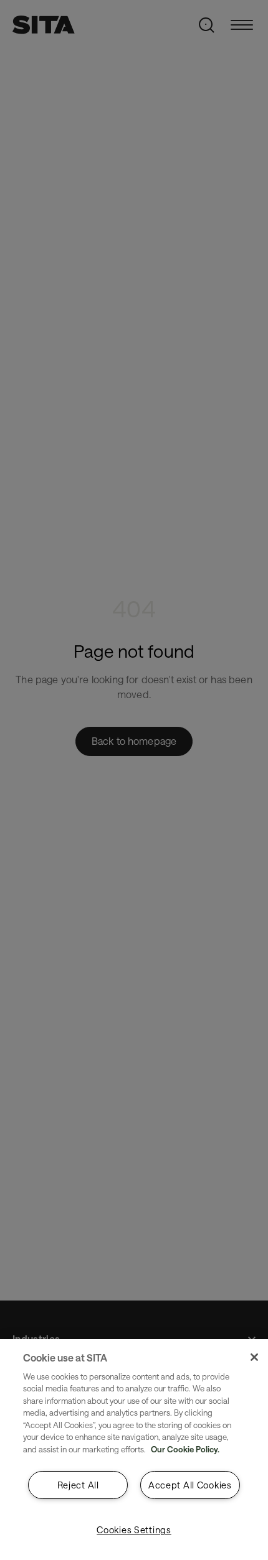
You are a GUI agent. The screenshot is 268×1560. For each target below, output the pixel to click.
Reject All (78, 1485)
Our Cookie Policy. (185, 1449)
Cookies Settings (134, 1530)
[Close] (254, 1357)
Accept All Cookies (190, 1485)
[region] (134, 1449)
